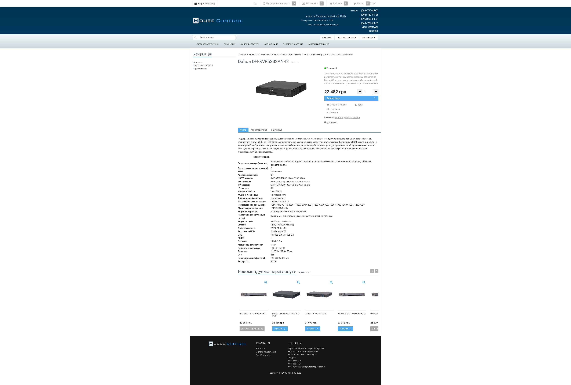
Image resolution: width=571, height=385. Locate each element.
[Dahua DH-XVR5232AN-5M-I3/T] (286, 294)
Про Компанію (368, 37)
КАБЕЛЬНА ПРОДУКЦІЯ (318, 44)
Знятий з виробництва (252, 329)
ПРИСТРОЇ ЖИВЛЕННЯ (293, 44)
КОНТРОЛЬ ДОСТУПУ (249, 44)
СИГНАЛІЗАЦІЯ (271, 44)
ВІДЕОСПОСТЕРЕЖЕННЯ (207, 44)
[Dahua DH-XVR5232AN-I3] (281, 89)
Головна (242, 54)
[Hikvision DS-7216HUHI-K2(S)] (352, 294)
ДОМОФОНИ (229, 44)
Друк (360, 105)
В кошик (278, 329)
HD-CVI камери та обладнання (287, 54)
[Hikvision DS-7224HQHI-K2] (254, 294)
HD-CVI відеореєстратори (316, 54)
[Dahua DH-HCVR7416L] (319, 294)
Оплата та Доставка (346, 37)
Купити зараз (333, 98)
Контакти (326, 37)
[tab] (243, 130)
